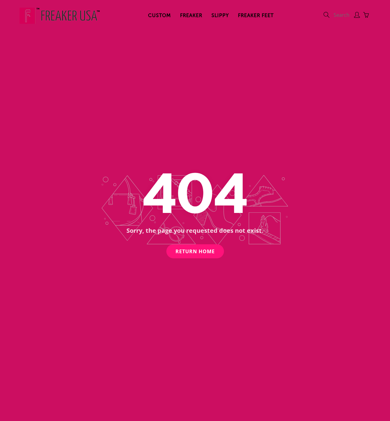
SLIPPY (220, 15)
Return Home (195, 251)
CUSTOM (159, 15)
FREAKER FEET (256, 15)
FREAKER (191, 15)
